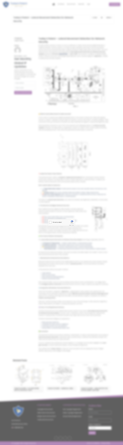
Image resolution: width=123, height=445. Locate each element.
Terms (73, 225)
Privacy (70, 225)
